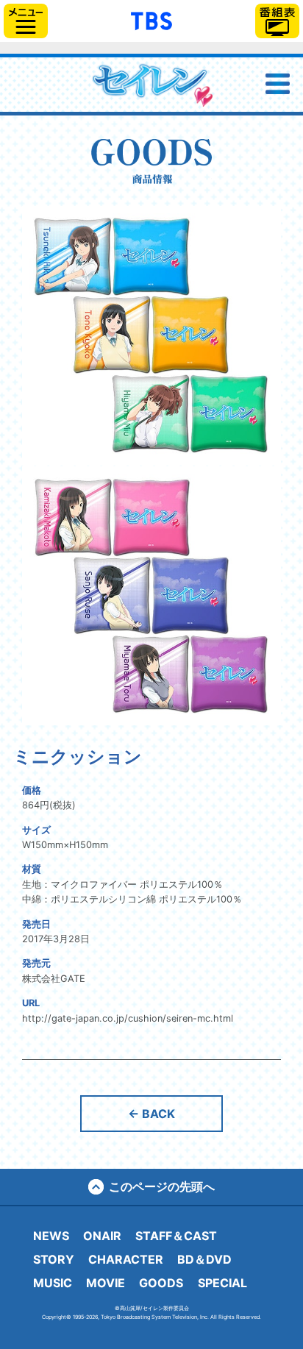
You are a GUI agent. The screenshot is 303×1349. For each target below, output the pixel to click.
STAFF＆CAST (176, 1235)
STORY (53, 1259)
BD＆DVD (204, 1259)
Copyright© (56, 1317)
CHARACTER (125, 1259)
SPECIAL (222, 1282)
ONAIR (102, 1235)
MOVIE (105, 1282)
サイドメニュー (26, 21)
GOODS (161, 1282)
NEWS (51, 1235)
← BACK (151, 1113)
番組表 (277, 21)
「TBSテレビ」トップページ (151, 19)
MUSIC (52, 1282)
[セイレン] (151, 84)
